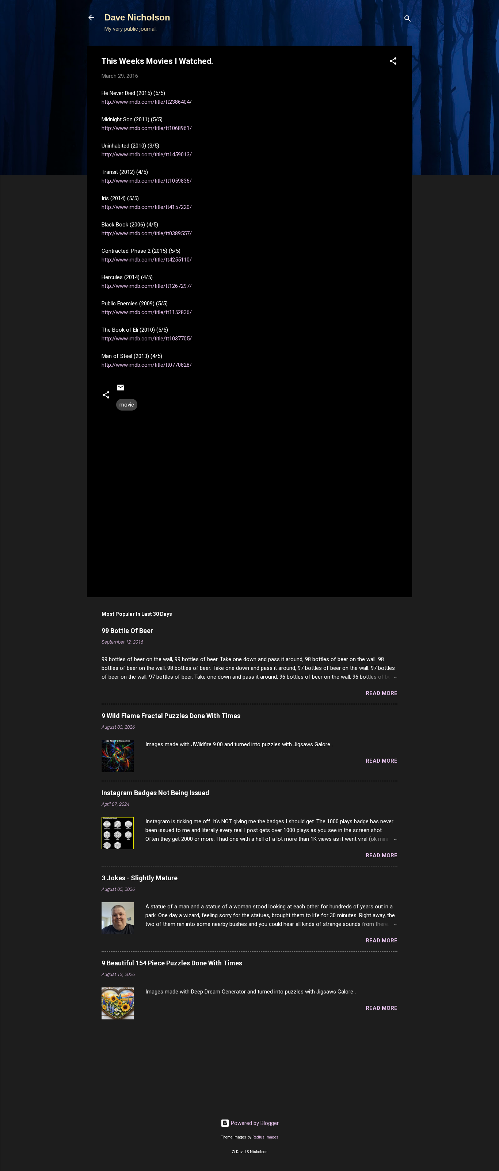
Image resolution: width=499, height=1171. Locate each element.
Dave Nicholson (137, 17)
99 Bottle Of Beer (127, 630)
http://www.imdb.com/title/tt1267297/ (147, 286)
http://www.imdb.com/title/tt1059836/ (147, 181)
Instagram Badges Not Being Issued (155, 793)
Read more (381, 693)
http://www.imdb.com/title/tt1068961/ (147, 128)
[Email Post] (120, 390)
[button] (393, 62)
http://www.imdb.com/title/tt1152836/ (147, 312)
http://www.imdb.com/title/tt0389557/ (147, 233)
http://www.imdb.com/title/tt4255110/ (147, 259)
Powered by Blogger (254, 1123)
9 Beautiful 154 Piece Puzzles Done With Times (172, 963)
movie (126, 404)
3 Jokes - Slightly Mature (140, 878)
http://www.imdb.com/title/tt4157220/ (147, 207)
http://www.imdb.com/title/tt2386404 (146, 102)
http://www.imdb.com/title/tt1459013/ (147, 154)
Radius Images (265, 1137)
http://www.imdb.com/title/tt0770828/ (147, 365)
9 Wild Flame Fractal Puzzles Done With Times (171, 716)
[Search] (407, 20)
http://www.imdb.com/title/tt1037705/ (147, 338)
